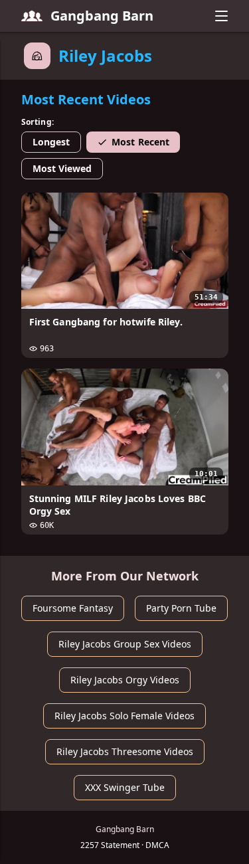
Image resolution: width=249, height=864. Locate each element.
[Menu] (221, 16)
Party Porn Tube (181, 608)
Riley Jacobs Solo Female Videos (124, 715)
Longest (51, 141)
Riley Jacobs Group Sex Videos (124, 644)
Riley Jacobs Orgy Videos (124, 679)
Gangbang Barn (101, 16)
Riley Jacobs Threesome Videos (124, 751)
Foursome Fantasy (73, 608)
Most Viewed (62, 168)
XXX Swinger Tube (125, 787)
